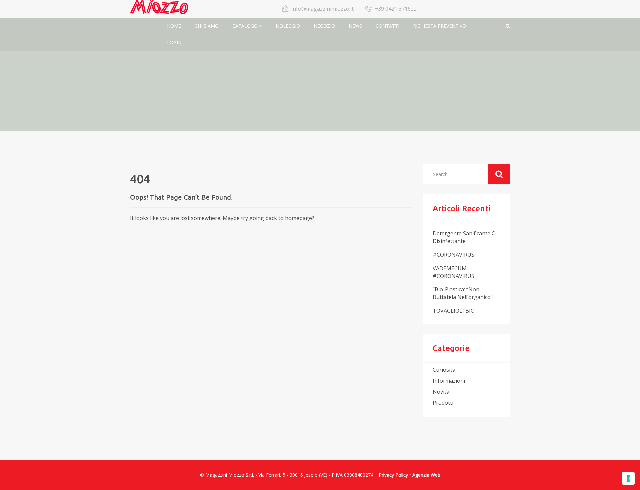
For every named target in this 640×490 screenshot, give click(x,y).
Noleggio (288, 26)
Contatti (387, 26)
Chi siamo (207, 26)
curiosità (444, 369)
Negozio (324, 26)
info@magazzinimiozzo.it (322, 8)
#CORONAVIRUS (453, 254)
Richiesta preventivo (439, 26)
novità (441, 391)
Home (174, 26)
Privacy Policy (393, 475)
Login (174, 42)
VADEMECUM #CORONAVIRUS (453, 272)
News (355, 26)
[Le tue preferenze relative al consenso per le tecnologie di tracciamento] (628, 478)
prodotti (443, 402)
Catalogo (245, 26)
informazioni (449, 380)
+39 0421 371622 (396, 8)
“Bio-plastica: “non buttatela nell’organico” (463, 293)
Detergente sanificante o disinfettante (464, 237)
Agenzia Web (426, 475)
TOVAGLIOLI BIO (454, 310)
